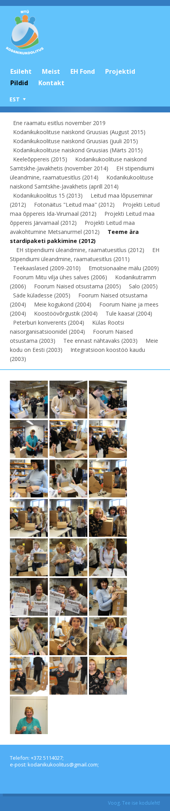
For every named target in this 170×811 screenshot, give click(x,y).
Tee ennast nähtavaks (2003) (100, 340)
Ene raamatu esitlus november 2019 (59, 123)
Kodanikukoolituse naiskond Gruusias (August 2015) (79, 132)
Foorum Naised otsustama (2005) (77, 286)
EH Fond (82, 71)
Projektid (120, 71)
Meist (51, 71)
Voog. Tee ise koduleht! (134, 803)
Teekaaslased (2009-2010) (47, 268)
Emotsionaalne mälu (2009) (124, 268)
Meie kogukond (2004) (62, 304)
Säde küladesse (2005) (41, 295)
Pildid (19, 83)
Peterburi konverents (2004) (48, 322)
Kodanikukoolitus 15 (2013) (48, 195)
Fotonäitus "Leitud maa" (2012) (74, 204)
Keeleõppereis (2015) (40, 159)
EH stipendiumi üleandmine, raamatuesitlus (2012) (80, 250)
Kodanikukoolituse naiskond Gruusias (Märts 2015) (78, 150)
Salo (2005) (143, 286)
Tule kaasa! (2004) (129, 313)
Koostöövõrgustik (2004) (66, 313)
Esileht (21, 71)
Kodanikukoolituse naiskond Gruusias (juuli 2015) (75, 141)
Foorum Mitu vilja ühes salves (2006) (60, 277)
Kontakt (51, 83)
